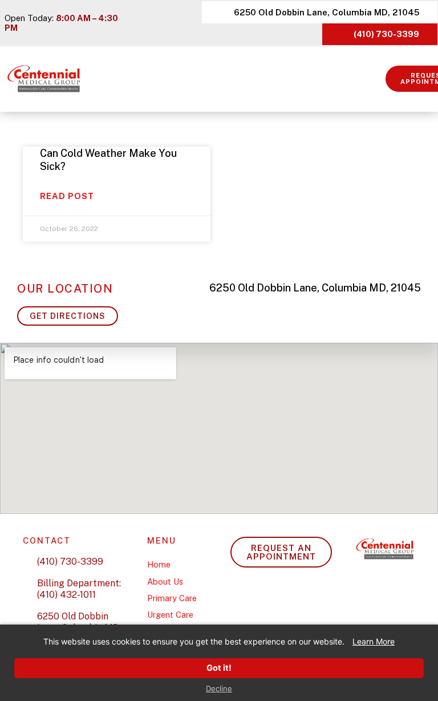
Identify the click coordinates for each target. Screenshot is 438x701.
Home (159, 564)
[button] (378, 79)
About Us (165, 581)
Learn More (373, 641)
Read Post (67, 196)
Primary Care (172, 598)
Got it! (219, 668)
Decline (219, 688)
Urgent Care (170, 614)
